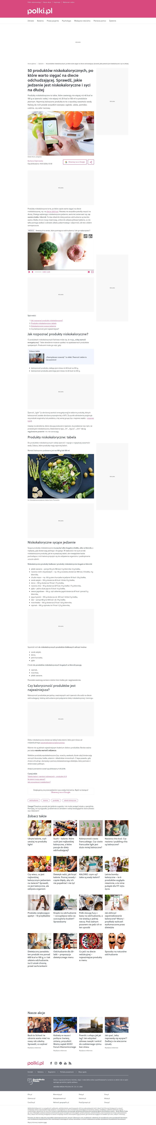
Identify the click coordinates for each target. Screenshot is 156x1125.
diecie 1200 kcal (52, 211)
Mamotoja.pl (57, 1094)
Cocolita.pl (31, 1102)
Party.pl (81, 1094)
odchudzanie (33, 800)
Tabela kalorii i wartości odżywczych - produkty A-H (47, 776)
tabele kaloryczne (70, 800)
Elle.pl (30, 1094)
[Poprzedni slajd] (28, 1025)
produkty (56, 800)
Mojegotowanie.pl (59, 1098)
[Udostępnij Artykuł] (91, 162)
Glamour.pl (31, 1098)
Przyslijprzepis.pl (84, 1102)
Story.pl (107, 1102)
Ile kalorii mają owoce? (36, 779)
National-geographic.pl (61, 1102)
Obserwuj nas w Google (76, 162)
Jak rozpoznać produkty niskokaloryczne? (47, 320)
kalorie (45, 800)
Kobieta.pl (82, 1098)
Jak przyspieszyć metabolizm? (39, 782)
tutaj (45, 1122)
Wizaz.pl (107, 1098)
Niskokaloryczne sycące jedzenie (43, 326)
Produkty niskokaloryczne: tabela (43, 323)
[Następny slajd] (128, 1025)
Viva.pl (106, 1094)
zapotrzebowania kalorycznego (53, 742)
